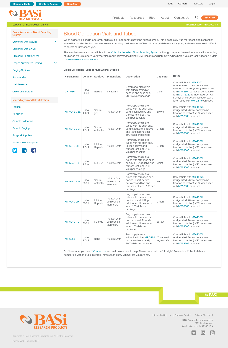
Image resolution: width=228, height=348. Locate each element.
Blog (152, 18)
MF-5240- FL (72, 221)
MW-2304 (183, 91)
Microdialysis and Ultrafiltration (30, 100)
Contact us (99, 251)
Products (118, 18)
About (165, 18)
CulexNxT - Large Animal (26, 55)
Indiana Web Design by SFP (25, 341)
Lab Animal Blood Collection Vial (30, 24)
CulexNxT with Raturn (24, 41)
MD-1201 (197, 82)
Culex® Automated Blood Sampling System (135, 52)
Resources (137, 18)
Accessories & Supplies (25, 142)
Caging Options (21, 70)
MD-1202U (184, 94)
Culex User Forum (22, 91)
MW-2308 (183, 116)
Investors (198, 3)
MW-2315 (196, 100)
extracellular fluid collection (83, 59)
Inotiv (170, 3)
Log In (212, 3)
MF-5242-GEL (73, 111)
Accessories (19, 77)
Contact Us (181, 18)
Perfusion (17, 113)
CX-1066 (70, 91)
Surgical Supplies (22, 135)
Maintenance (19, 84)
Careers (182, 3)
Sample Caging (21, 128)
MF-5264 (150, 237)
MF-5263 (70, 238)
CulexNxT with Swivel (24, 48)
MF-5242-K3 (72, 162)
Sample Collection (22, 121)
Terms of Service (183, 315)
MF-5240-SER (73, 181)
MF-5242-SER (73, 128)
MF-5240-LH (72, 201)
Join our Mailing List (161, 315)
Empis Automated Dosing (27, 62)
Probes (16, 106)
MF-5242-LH (72, 145)
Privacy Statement (204, 315)
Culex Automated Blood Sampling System (31, 34)
